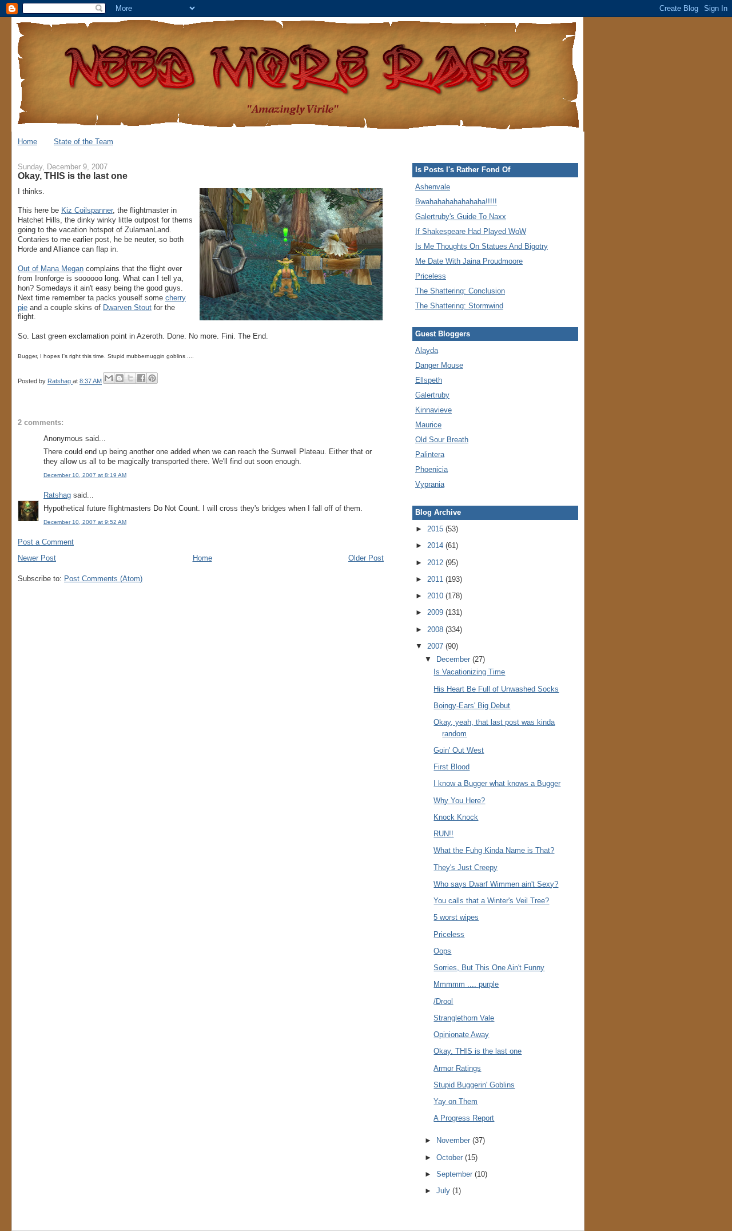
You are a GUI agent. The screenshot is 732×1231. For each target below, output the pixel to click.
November (454, 1140)
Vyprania (429, 484)
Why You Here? (459, 800)
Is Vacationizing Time (469, 672)
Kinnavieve (433, 410)
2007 (436, 646)
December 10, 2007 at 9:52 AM (84, 522)
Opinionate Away (461, 1034)
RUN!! (443, 833)
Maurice (428, 424)
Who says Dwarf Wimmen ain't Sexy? (495, 884)
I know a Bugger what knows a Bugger (496, 783)
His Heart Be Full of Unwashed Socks (496, 689)
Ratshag (57, 495)
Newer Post (37, 558)
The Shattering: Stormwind (459, 305)
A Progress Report (463, 1118)
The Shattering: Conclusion (460, 291)
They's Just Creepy (465, 867)
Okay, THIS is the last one (477, 1051)
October (450, 1157)
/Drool (443, 1001)
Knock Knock (455, 817)
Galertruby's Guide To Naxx (460, 216)
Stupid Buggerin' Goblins (474, 1085)
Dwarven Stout (127, 307)
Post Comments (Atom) (103, 578)
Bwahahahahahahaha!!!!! (456, 201)
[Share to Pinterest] (152, 378)
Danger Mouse (439, 365)
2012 (436, 562)
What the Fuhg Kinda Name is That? (493, 850)
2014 (436, 545)
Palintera (429, 454)
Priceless (430, 276)
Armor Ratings (457, 1068)
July (444, 1190)
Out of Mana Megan (50, 268)
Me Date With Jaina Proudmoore (469, 261)
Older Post (366, 558)
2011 (436, 579)
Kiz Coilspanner (87, 210)
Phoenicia (431, 469)
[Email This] (108, 378)
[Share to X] (130, 378)
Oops (442, 951)
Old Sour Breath (441, 439)
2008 (436, 629)
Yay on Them (455, 1101)
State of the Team (83, 141)
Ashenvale (432, 186)
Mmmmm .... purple (466, 984)
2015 (436, 529)
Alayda (426, 350)
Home (27, 141)
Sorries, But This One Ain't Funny (488, 967)
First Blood (451, 767)
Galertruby (432, 395)
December (454, 659)
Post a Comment (46, 542)
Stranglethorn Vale (463, 1018)
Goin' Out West (458, 750)
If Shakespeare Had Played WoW (470, 231)
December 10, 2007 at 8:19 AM (84, 475)
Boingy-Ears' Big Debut (471, 705)
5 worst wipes (456, 917)
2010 (436, 595)
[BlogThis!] (119, 378)
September (455, 1174)
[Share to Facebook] (141, 378)
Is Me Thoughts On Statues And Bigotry (481, 246)
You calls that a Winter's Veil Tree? (491, 900)
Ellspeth (428, 380)
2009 (436, 612)
